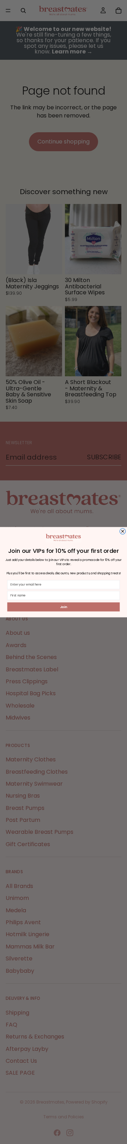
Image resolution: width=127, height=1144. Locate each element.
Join (63, 606)
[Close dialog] (122, 531)
